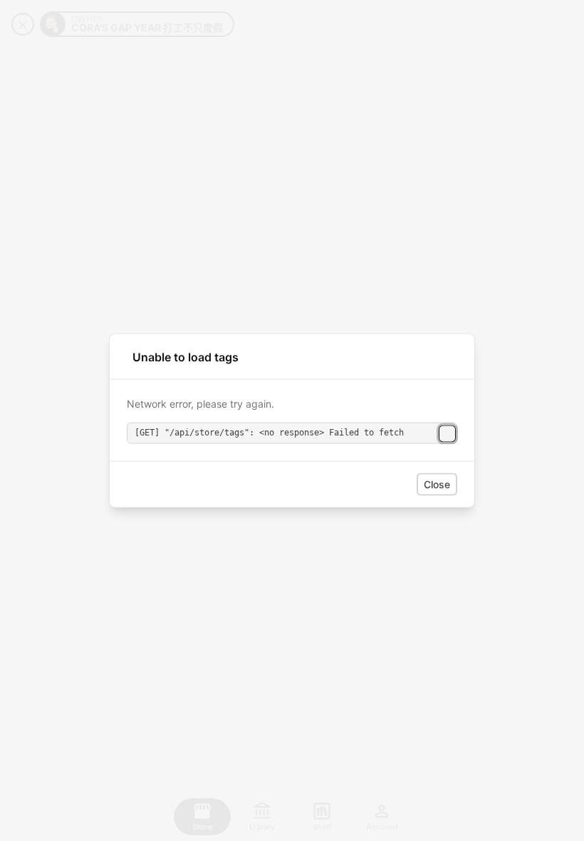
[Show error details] (447, 433)
